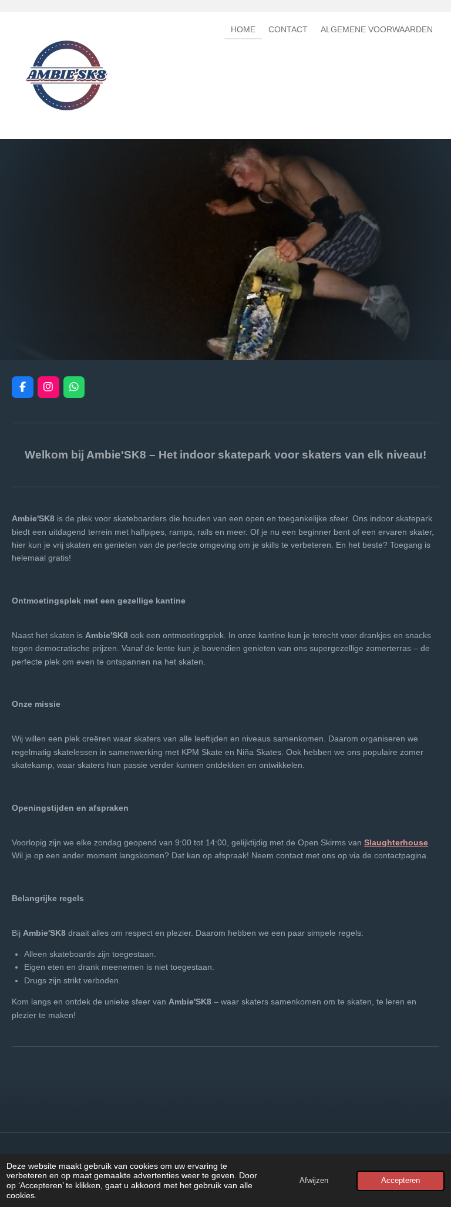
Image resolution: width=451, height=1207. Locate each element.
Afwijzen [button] (313, 1180)
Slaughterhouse (396, 842)
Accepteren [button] (400, 1180)
